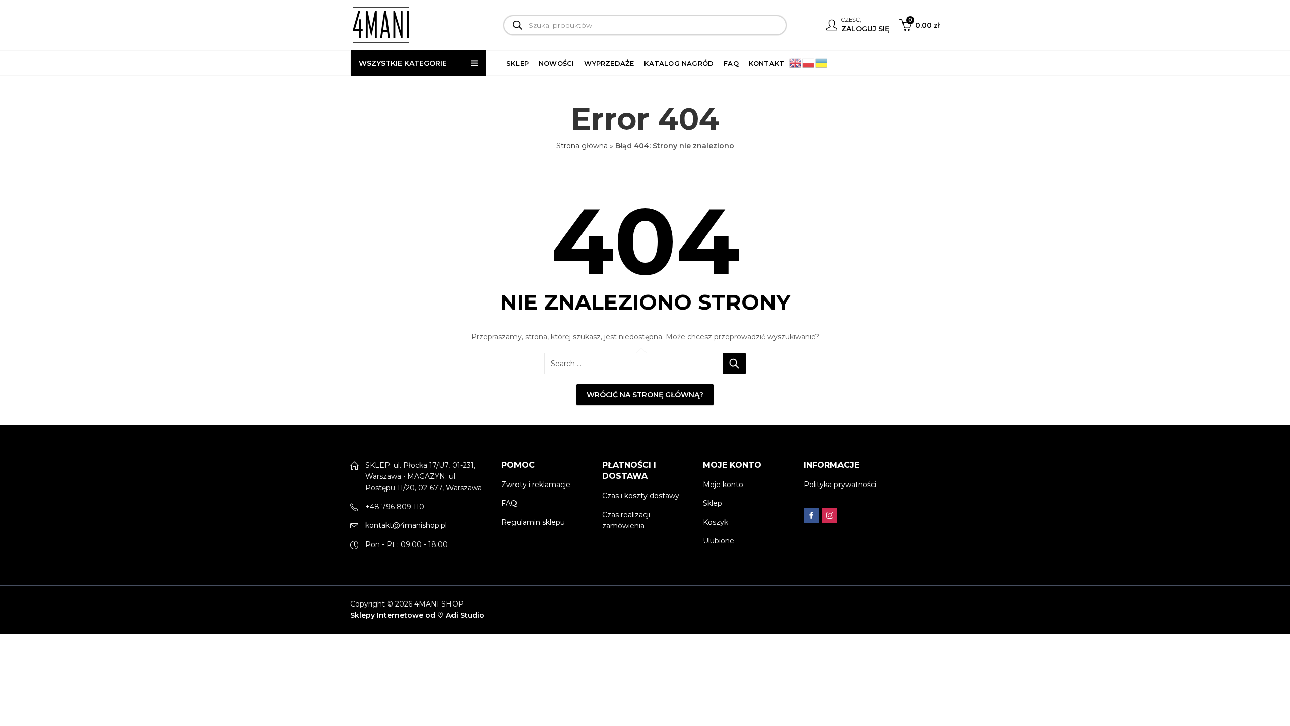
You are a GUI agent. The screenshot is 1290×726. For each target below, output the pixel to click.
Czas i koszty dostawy (640, 495)
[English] (795, 62)
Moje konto (723, 484)
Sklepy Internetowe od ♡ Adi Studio (417, 615)
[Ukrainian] (821, 62)
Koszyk (715, 522)
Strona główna (582, 145)
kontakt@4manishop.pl (406, 525)
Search (734, 363)
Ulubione (718, 541)
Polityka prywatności (840, 484)
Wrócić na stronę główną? (645, 394)
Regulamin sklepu (533, 522)
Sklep (712, 503)
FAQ (509, 503)
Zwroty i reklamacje (535, 484)
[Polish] (808, 62)
